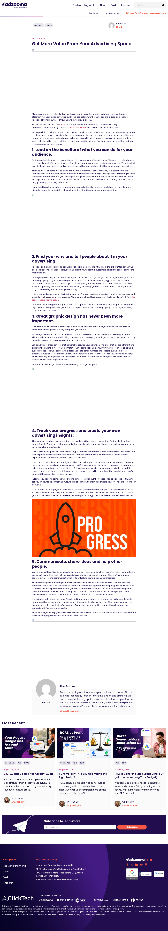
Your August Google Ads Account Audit (28, 774)
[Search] (163, 5)
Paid (113, 5)
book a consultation (77, 127)
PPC (124, 763)
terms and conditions (85, 909)
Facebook (38, 25)
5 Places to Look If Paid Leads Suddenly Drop (57, 879)
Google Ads (10, 763)
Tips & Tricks (113, 13)
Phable (119, 27)
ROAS (26, 763)
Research (126, 5)
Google (49, 25)
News (103, 5)
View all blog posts (69, 711)
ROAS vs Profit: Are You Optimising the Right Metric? (83, 775)
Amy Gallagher (18, 801)
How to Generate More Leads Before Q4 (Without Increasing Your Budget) (139, 775)
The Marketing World (84, 5)
